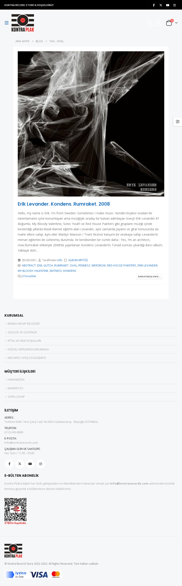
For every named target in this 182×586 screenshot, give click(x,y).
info (59, 260)
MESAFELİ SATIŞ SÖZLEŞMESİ (27, 358)
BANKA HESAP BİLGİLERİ (24, 324)
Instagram (40, 463)
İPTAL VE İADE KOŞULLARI (24, 341)
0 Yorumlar (29, 276)
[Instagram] (174, 5)
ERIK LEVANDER (148, 265)
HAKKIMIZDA (16, 379)
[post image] (91, 124)
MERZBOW (99, 265)
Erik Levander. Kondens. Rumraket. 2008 (64, 204)
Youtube (30, 463)
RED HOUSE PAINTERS (121, 265)
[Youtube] (167, 5)
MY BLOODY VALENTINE (33, 271)
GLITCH (48, 265)
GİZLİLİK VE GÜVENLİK (22, 332)
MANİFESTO (15, 388)
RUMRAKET (61, 265)
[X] (161, 5)
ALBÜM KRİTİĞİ (78, 260)
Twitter (19, 463)
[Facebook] (154, 5)
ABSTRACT (29, 265)
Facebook (9, 463)
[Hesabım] (158, 23)
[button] (8, 23)
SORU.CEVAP (16, 397)
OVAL (73, 265)
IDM (39, 265)
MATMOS (56, 271)
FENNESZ (84, 265)
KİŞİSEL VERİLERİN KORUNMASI (28, 349)
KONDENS (69, 271)
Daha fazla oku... (149, 276)
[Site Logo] (23, 23)
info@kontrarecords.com (21, 443)
